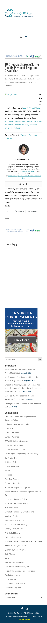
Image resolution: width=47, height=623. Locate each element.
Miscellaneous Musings (14, 520)
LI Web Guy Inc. (23, 619)
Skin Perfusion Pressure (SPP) (17, 566)
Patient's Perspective (13, 537)
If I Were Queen (11, 507)
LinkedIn (8, 138)
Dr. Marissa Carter (12, 466)
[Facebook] (27, 184)
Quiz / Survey (10, 554)
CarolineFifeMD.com (26, 171)
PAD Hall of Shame (12, 533)
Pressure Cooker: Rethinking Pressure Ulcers (23, 541)
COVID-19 (9, 428)
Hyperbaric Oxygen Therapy (16, 503)
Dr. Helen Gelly (11, 462)
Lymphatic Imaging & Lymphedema (19, 512)
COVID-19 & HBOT (12, 432)
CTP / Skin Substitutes (14, 445)
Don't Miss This (11, 458)
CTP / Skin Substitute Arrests (16, 441)
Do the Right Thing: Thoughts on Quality (21, 453)
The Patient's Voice (12, 575)
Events (7, 470)
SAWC (7, 558)
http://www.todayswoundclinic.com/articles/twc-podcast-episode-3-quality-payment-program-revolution (23, 124)
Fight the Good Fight (13, 483)
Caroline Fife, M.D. (13, 76)
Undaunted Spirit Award (15, 583)
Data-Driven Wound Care (15, 449)
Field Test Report (11, 479)
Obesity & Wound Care (14, 529)
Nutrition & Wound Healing (16, 524)
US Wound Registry (13, 587)
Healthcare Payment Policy (16, 499)
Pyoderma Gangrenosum (15, 545)
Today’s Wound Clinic (31, 108)
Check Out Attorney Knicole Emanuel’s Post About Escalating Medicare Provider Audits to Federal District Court (23, 388)
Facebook (33, 135)
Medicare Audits (11, 516)
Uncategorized (11, 579)
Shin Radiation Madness (15, 562)
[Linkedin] (23, 184)
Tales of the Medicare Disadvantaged (20, 571)
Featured (8, 475)
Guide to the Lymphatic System (17, 487)
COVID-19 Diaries (12, 437)
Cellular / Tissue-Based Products (18, 424)
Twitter (24, 135)
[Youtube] (20, 184)
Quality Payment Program (24, 82)
